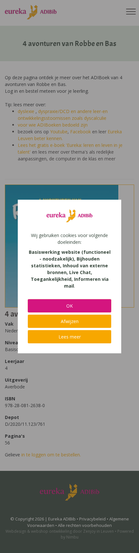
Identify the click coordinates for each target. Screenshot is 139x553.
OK (69, 306)
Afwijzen (70, 321)
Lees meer (70, 337)
